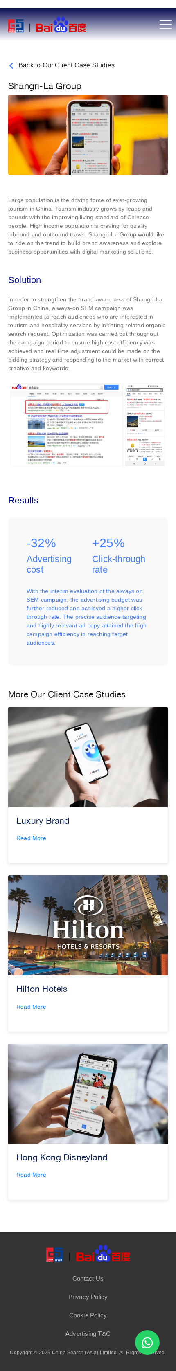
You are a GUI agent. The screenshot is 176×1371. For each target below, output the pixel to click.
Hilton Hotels (42, 988)
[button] (88, 1278)
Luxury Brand (42, 820)
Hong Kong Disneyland (61, 1157)
